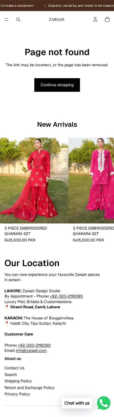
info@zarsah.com (31, 350)
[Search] (18, 19)
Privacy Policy (17, 393)
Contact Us (14, 367)
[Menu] (6, 19)
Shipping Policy (18, 380)
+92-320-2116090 (66, 296)
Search (10, 374)
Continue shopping (57, 84)
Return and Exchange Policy (29, 387)
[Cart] (107, 19)
